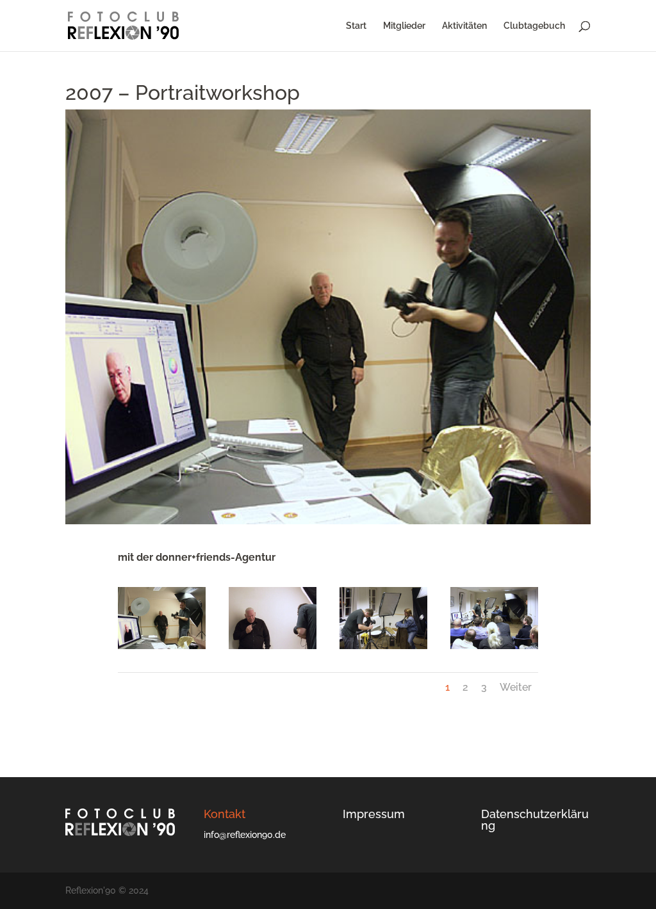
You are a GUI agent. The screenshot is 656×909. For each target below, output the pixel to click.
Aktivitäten (464, 26)
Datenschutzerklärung (535, 819)
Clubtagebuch (534, 26)
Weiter (516, 687)
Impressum (374, 814)
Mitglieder (404, 26)
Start (356, 26)
